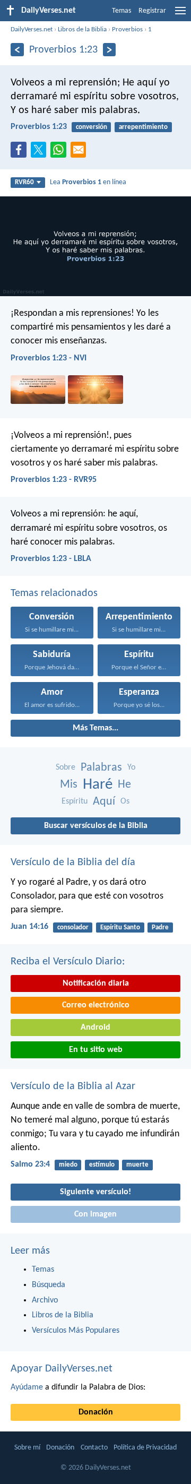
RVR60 (24, 182)
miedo (68, 1164)
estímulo (102, 1164)
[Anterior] (17, 49)
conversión (91, 127)
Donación (96, 1412)
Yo (131, 767)
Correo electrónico (95, 1005)
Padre (160, 927)
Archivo (45, 1300)
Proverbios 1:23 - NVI (48, 358)
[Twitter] (41, 153)
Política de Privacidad (145, 1448)
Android (95, 1027)
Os (124, 801)
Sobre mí (27, 1448)
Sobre (65, 767)
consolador (73, 927)
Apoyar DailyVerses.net (61, 1369)
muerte (137, 1164)
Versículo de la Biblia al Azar (73, 1086)
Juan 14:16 (29, 926)
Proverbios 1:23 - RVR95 (54, 480)
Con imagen (95, 1214)
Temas (121, 11)
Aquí (104, 802)
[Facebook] (21, 153)
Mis (68, 785)
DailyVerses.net (32, 29)
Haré (97, 784)
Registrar (152, 11)
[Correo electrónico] (81, 153)
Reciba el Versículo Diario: (68, 961)
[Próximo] (109, 49)
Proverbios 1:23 (39, 127)
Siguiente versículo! (95, 1192)
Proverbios (127, 29)
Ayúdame (27, 1387)
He (124, 785)
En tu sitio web (96, 1050)
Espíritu (75, 801)
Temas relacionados (54, 593)
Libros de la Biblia (82, 29)
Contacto (94, 1448)
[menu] (180, 15)
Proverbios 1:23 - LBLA (51, 559)
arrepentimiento (143, 127)
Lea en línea (88, 182)
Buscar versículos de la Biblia (95, 826)
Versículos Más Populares (75, 1330)
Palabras (101, 768)
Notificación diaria (96, 983)
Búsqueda (48, 1285)
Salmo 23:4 (30, 1164)
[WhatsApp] (60, 150)
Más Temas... (95, 728)
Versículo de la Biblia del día (73, 862)
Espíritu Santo (120, 927)
